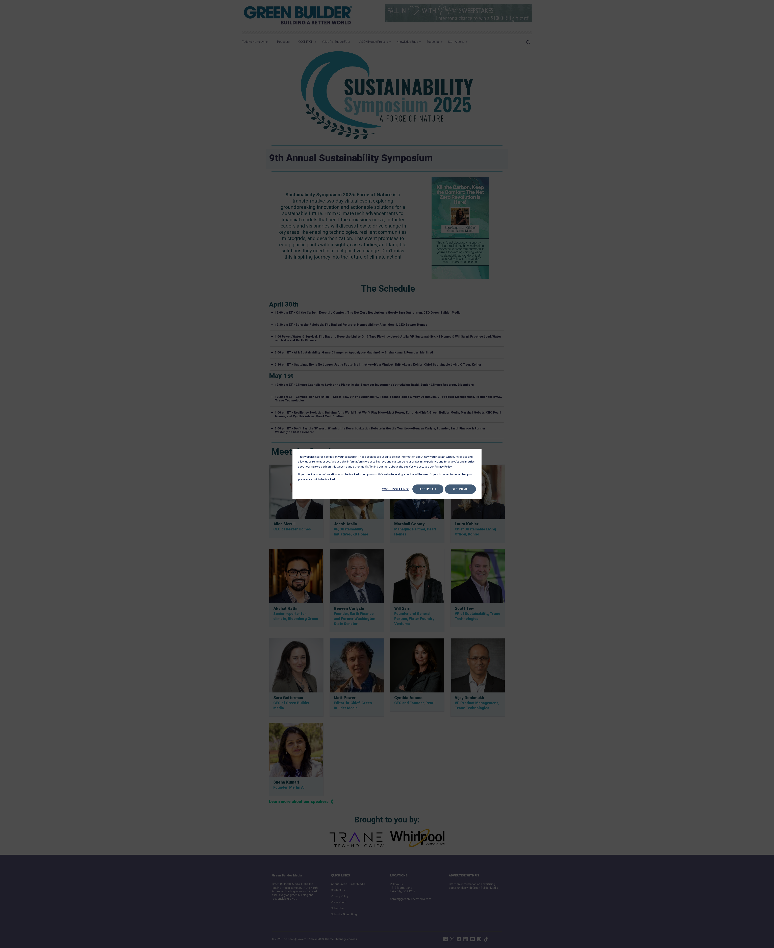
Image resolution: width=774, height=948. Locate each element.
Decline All (460, 489)
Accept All (427, 489)
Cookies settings (395, 489)
